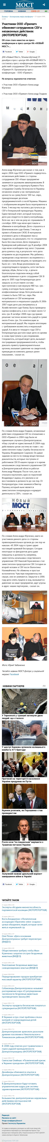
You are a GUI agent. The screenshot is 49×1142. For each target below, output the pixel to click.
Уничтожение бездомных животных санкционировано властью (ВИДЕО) (20, 966)
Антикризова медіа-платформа (21, 16)
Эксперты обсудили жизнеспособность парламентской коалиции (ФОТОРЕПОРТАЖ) (24, 909)
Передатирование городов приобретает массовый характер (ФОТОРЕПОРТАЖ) (22, 978)
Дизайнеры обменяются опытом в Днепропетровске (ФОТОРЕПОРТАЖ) (20, 1073)
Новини (22, 11)
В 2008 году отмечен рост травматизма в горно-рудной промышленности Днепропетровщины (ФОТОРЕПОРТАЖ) (22, 1048)
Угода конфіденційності (12, 1120)
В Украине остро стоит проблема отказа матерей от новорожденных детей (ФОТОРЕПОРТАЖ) (22, 1020)
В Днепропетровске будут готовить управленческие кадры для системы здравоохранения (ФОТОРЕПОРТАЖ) (20, 1086)
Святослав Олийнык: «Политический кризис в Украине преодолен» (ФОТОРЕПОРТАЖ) (24, 1062)
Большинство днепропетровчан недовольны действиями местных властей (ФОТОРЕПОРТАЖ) (24, 1101)
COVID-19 (35, 11)
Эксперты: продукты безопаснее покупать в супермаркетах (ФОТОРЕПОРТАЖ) (23, 1007)
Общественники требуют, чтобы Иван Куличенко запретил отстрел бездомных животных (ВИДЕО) (22, 953)
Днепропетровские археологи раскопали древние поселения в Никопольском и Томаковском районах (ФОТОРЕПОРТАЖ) (22, 1034)
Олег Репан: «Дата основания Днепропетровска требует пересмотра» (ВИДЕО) (22, 939)
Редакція (5, 1115)
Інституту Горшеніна (16, 1123)
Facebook (14, 674)
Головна (8, 11)
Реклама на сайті (9, 1118)
